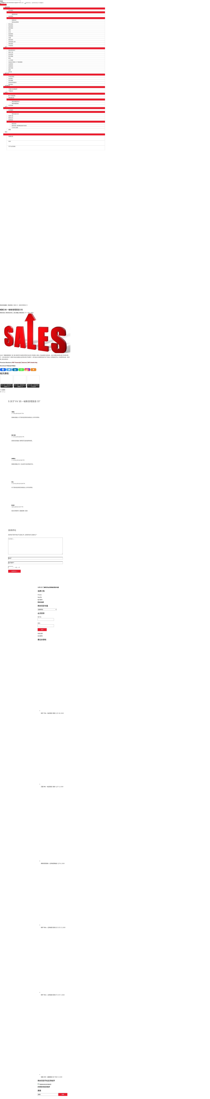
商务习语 (10, 52)
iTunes (40, 595)
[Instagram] (27, 369)
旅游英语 (10, 34)
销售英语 (10, 39)
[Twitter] (9, 369)
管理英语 (10, 35)
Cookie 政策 (15, 127)
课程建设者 (11, 97)
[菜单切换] (54, 8)
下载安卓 (10, 91)
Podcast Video (11, 366)
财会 (9, 58)
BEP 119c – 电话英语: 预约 (48, 713)
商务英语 (7, 7)
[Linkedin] (15, 369)
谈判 (9, 30)
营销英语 (10, 66)
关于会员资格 (11, 146)
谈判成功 (10, 84)
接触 (9, 129)
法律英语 (10, 64)
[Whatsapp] (21, 369)
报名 (6, 132)
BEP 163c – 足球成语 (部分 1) (49, 995)
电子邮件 (40, 599)
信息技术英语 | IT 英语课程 (15, 62)
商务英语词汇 (11, 50)
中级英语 (10, 45)
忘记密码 (40, 636)
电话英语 (10, 26)
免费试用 (10, 136)
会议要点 (10, 78)
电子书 (7, 73)
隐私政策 (14, 123)
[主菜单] (3, 4)
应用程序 (7, 85)
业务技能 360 (12, 41)
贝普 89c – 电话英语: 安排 (48, 786)
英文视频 (10, 56)
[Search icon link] (5, 150)
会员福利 (10, 110)
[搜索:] (48, 1094)
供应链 (10, 72)
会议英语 (10, 16)
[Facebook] (3, 369)
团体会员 (10, 118)
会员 (6, 92)
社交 (9, 32)
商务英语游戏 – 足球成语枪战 (49, 863)
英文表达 (10, 24)
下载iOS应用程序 (12, 89)
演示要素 (10, 80)
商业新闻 (10, 54)
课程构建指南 (15, 103)
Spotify (40, 597)
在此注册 (40, 633)
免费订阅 (10, 116)
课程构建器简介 (16, 101)
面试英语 (10, 28)
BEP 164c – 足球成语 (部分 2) (49, 927)
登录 (9, 141)
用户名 (39, 617)
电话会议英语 (15, 22)
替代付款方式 (15, 114)
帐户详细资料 (11, 95)
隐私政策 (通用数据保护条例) (19, 125)
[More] (33, 369)
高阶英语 (10, 43)
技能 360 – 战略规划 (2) (47, 1077)
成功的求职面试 (12, 82)
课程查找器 (14, 14)
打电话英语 (11, 76)
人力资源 (10, 60)
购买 (9, 70)
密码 (39, 623)
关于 (6, 106)
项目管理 (10, 68)
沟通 (9, 37)
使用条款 (10, 119)
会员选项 (10, 105)
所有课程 (10, 10)
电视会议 (14, 20)
